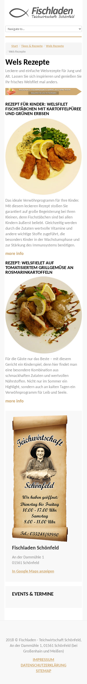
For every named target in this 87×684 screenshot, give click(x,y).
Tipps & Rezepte (32, 46)
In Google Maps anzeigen (33, 571)
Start (14, 46)
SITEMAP (43, 671)
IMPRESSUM (43, 660)
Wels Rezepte (55, 46)
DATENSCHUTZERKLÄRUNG (43, 665)
